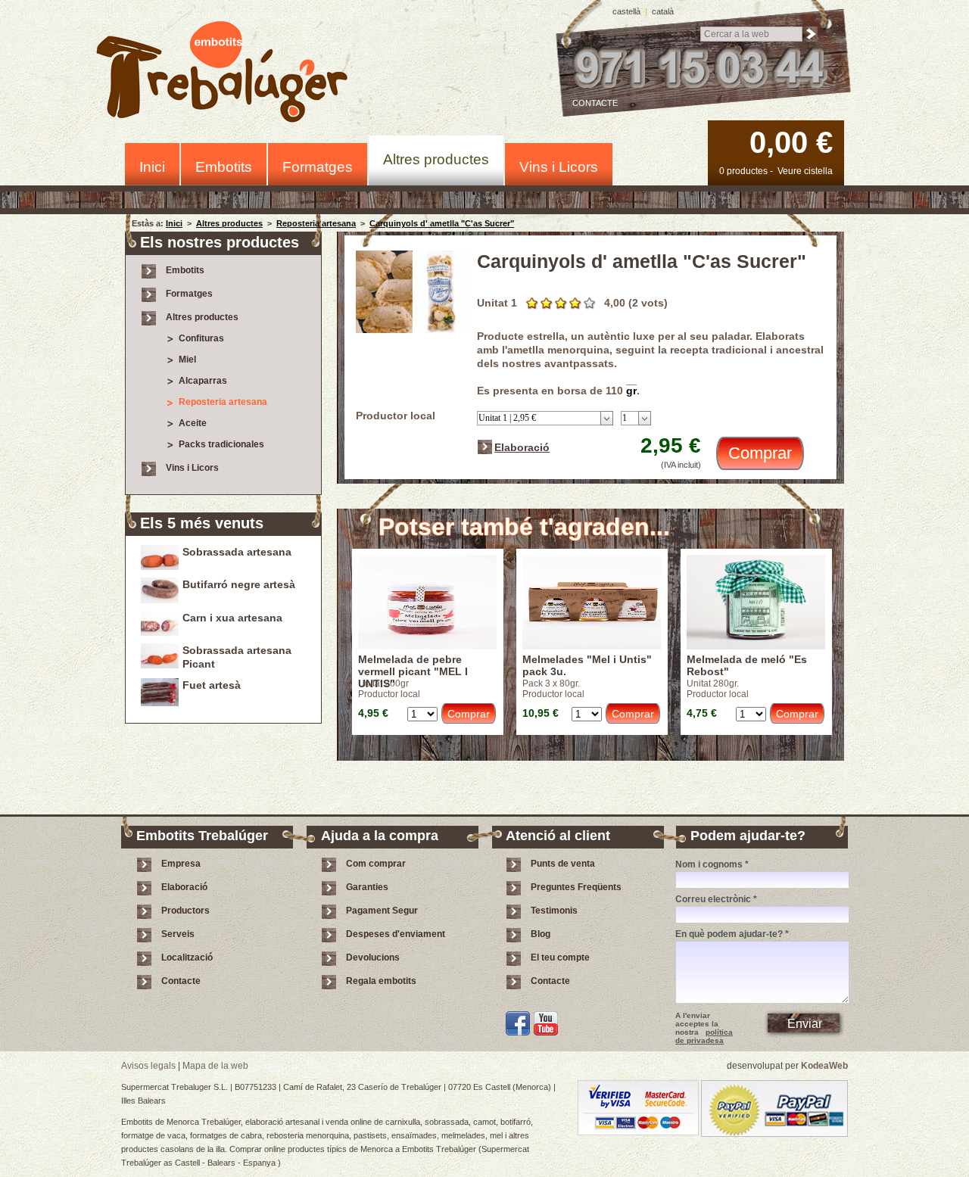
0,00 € (791, 142)
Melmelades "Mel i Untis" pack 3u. (587, 665)
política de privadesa (704, 1036)
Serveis (178, 934)
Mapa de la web (215, 1065)
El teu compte (560, 957)
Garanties (367, 887)
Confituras (201, 338)
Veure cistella (805, 171)
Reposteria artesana (316, 223)
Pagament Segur (382, 910)
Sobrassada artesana (236, 552)
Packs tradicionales (221, 444)
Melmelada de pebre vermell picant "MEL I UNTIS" (413, 665)
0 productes (743, 171)
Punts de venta (563, 863)
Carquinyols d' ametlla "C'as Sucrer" (441, 223)
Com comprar (376, 863)
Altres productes (436, 159)
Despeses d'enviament (395, 934)
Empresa (181, 863)
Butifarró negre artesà (238, 584)
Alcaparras (203, 380)
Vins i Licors (558, 167)
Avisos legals (148, 1065)
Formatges (317, 167)
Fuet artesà (211, 685)
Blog (540, 934)
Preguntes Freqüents (576, 887)
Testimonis (554, 910)
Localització (187, 957)
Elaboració (522, 447)
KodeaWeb (824, 1065)
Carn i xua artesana (232, 618)
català (663, 11)
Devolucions (373, 957)
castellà (626, 11)
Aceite (193, 423)
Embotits (223, 167)
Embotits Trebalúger (230, 74)
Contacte (595, 102)
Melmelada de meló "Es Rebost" (747, 665)
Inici (152, 167)
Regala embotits (381, 981)
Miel (187, 359)
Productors (185, 910)
